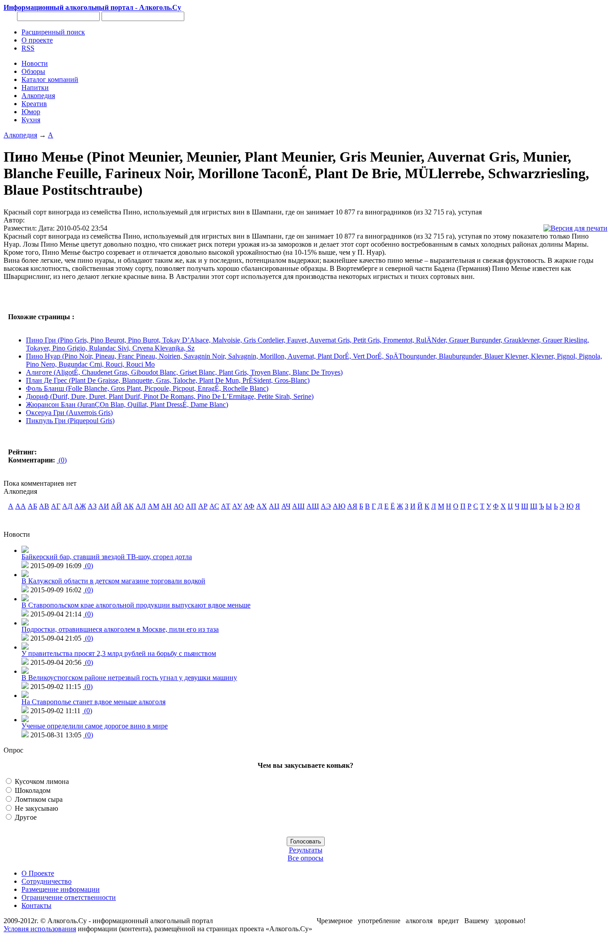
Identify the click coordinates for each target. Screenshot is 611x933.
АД (67, 506)
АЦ (274, 506)
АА (20, 506)
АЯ (352, 506)
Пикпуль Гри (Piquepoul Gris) (70, 420)
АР (203, 506)
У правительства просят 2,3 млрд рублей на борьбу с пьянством (118, 653)
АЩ (312, 506)
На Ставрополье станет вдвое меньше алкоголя (93, 702)
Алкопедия (20, 135)
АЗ (92, 506)
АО (179, 506)
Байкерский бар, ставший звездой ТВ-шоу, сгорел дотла (106, 557)
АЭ (326, 506)
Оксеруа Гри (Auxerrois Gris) (69, 412)
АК (128, 506)
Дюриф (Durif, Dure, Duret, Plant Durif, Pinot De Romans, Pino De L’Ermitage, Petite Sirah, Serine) (170, 396)
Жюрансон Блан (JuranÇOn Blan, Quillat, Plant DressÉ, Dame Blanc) (127, 404)
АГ (55, 506)
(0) (62, 460)
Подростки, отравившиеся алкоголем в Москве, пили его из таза (120, 629)
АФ (249, 506)
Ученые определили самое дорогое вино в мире (94, 726)
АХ (261, 506)
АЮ (339, 506)
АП (191, 506)
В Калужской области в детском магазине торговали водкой (113, 581)
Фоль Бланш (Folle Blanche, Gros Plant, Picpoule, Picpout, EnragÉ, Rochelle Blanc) (147, 388)
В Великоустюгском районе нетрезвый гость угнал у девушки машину (129, 677)
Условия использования (40, 929)
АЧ (285, 506)
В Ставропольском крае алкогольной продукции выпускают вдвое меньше (135, 605)
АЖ (80, 506)
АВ (44, 506)
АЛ (141, 506)
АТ (225, 506)
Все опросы (305, 858)
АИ (103, 506)
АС (214, 506)
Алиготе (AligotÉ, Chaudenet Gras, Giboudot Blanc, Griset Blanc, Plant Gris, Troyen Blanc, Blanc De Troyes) (184, 372)
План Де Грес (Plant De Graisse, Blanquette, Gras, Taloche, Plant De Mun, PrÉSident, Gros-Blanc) (168, 380)
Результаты (305, 850)
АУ (237, 506)
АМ (153, 506)
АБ (32, 506)
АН (166, 506)
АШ (298, 506)
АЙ (116, 506)
